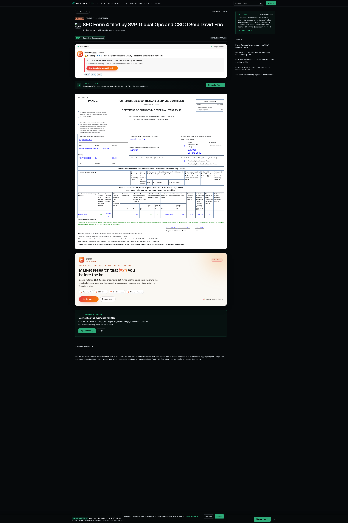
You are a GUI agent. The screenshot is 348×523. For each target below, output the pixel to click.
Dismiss (209, 516)
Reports (148, 3)
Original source (82, 347)
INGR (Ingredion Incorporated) (169, 359)
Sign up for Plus (214, 85)
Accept (219, 516)
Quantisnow (103, 18)
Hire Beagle (87, 299)
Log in (101, 331)
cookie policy (192, 516)
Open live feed (244, 31)
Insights (133, 3)
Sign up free (86, 331)
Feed (125, 3)
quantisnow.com (266, 14)
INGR (90, 38)
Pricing (157, 3)
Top (140, 3)
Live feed (83, 12)
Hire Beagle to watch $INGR (101, 68)
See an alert (107, 299)
